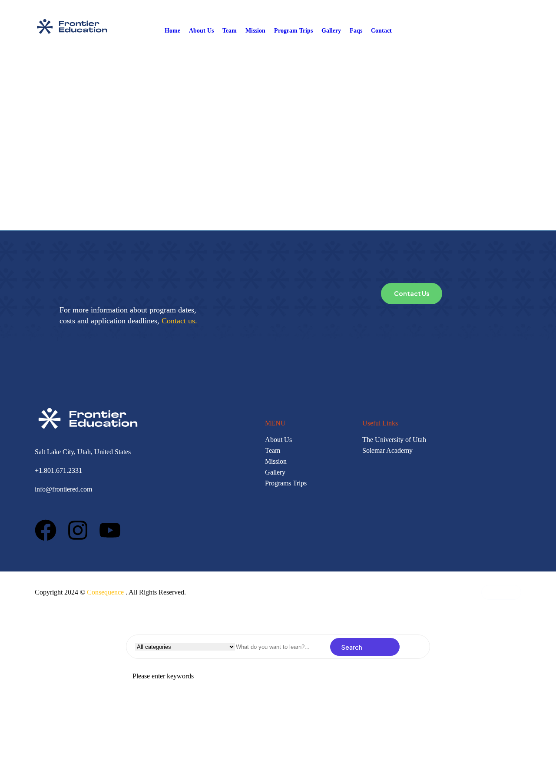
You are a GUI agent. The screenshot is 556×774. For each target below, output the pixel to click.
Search (351, 647)
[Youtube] (110, 530)
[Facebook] (45, 530)
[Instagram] (78, 530)
